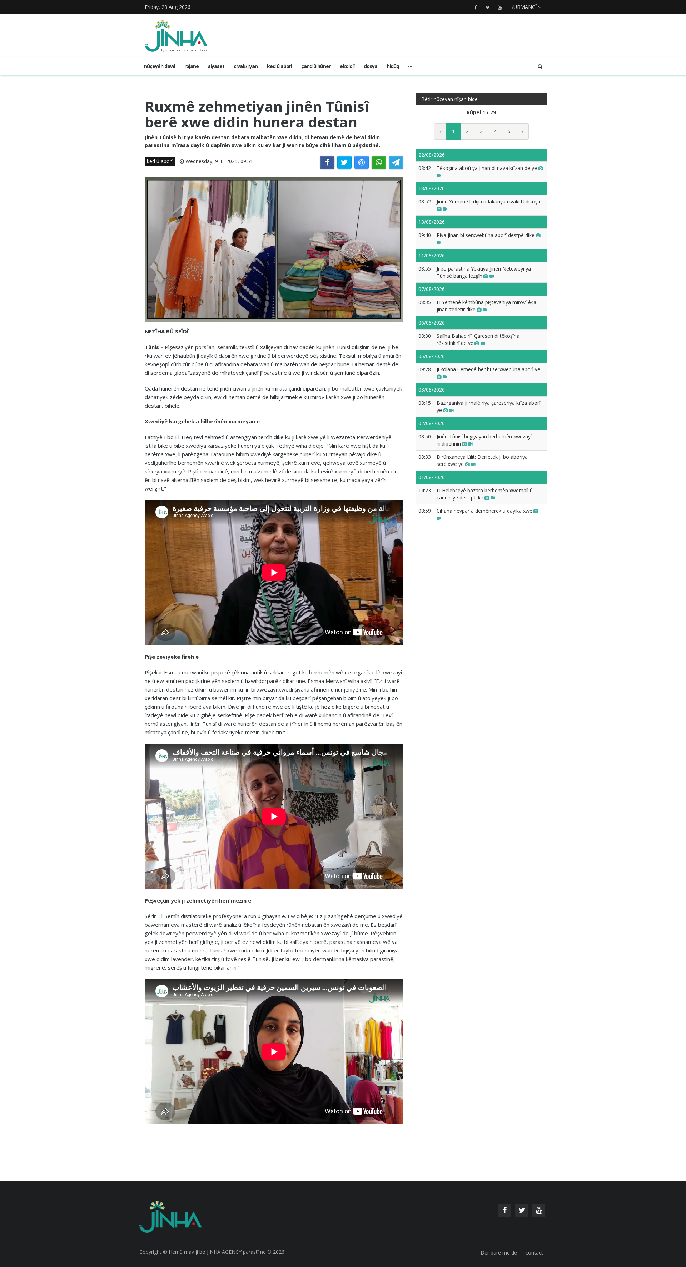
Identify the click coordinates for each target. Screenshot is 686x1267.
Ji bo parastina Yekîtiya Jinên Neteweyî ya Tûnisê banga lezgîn (484, 272)
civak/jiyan (246, 66)
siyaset (216, 66)
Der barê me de (499, 1252)
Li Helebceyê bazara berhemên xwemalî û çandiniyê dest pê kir (485, 494)
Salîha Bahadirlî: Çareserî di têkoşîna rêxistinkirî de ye (478, 339)
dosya (370, 66)
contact (534, 1252)
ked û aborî (279, 66)
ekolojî (347, 66)
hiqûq (393, 66)
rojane (191, 66)
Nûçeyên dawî (159, 66)
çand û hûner (315, 66)
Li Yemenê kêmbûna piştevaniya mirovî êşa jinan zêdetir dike (486, 306)
